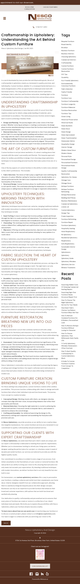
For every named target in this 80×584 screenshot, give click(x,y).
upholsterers (65, 252)
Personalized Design (68, 159)
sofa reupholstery (67, 244)
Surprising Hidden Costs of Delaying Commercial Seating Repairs (69, 287)
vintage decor (66, 183)
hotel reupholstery (68, 231)
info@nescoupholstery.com (45, 514)
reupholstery (66, 241)
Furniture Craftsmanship (69, 101)
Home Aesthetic (66, 126)
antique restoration (68, 195)
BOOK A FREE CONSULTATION (29, 8)
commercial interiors (68, 60)
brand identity (66, 44)
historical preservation (69, 119)
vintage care (66, 180)
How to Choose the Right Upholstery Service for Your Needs (69, 302)
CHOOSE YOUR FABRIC (50, 7)
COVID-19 (65, 207)
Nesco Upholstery (10, 422)
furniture (64, 95)
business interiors (67, 53)
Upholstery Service (68, 264)
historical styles (67, 122)
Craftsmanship (66, 63)
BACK (6, 523)
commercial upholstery (69, 204)
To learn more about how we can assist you (17, 511)
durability (64, 77)
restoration (65, 174)
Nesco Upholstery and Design (40, 530)
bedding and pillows (68, 198)
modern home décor (68, 150)
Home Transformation (69, 138)
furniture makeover (68, 107)
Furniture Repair (67, 222)
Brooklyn (64, 47)
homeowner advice (68, 141)
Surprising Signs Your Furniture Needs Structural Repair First (69, 294)
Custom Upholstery (68, 210)
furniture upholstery (68, 225)
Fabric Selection (67, 89)
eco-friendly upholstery (69, 80)
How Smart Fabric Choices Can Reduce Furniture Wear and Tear (70, 310)
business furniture (67, 50)
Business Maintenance (69, 201)
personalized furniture (69, 162)
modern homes (66, 153)
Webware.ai (44, 579)
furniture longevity (68, 104)
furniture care (66, 98)
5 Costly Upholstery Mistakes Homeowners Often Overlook (69, 346)
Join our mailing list (40, 566)
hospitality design (68, 144)
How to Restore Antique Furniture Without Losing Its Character (69, 328)
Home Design (66, 132)
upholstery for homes (69, 177)
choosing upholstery (68, 56)
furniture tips (66, 113)
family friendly (66, 92)
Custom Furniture (67, 66)
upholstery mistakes (68, 261)
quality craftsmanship (69, 171)
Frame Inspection (67, 216)
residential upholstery (69, 237)
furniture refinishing (68, 219)
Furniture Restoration (69, 110)
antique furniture (67, 186)
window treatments (68, 267)
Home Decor (65, 129)
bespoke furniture (67, 41)
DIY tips (64, 74)
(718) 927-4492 (41, 27)
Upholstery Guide (67, 258)
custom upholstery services (27, 477)
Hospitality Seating (68, 228)
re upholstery (66, 234)
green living (65, 116)
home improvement (68, 135)
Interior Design (66, 147)
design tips (65, 213)
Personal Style (66, 156)
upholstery (65, 255)
